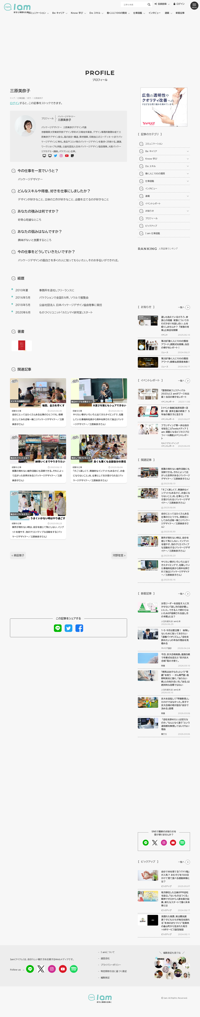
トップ (12, 98)
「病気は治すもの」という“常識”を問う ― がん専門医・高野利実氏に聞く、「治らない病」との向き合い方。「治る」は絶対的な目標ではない (175, 678)
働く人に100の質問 (117, 13)
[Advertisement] (100, 40)
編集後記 (105, 978)
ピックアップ (151, 226)
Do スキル (95, 13)
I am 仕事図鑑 (152, 233)
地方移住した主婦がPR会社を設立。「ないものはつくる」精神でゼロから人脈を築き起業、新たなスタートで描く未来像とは (175, 899)
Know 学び (77, 13)
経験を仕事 (16, 411)
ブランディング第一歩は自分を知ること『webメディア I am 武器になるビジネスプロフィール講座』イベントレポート (175, 432)
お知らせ (149, 211)
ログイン (15, 103)
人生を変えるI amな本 (170, 621)
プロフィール (151, 218)
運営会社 (105, 958)
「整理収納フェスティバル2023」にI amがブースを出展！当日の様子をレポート (175, 393)
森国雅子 (19, 555)
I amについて (108, 952)
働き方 (164, 734)
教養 (163, 666)
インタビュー (154, 13)
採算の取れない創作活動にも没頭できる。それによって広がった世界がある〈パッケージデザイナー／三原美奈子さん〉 (37, 476)
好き (29, 98)
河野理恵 (118, 555)
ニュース (164, 352)
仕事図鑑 (137, 13)
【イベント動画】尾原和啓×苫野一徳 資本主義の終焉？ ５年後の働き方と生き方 (175, 411)
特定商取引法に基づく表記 (114, 971)
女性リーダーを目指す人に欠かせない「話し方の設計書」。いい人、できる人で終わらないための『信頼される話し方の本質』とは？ (175, 610)
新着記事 (180, 13)
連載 (167, 13)
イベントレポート (153, 203)
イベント (164, 335)
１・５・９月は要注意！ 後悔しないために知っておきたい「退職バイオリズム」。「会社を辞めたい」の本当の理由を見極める (175, 637)
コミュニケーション (37, 13)
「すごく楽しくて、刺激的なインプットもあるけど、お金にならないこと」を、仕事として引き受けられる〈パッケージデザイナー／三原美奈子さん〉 (99, 476)
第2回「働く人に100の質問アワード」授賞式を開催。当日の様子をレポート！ (175, 344)
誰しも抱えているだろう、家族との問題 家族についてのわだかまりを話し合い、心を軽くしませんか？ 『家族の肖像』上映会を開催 (175, 323)
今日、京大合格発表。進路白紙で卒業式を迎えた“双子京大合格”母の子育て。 (175, 657)
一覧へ (181, 307)
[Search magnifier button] (149, 4)
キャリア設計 (166, 648)
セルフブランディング (170, 443)
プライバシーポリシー (111, 965)
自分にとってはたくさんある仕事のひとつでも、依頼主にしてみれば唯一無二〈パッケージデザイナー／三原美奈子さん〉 (38, 419)
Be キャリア (58, 13)
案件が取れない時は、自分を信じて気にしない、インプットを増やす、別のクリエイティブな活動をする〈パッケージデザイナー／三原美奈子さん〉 (38, 532)
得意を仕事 (77, 411)
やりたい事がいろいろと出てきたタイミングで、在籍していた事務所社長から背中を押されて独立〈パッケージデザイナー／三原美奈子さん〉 (98, 419)
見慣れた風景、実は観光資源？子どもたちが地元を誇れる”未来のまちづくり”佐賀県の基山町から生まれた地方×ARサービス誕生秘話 (175, 923)
